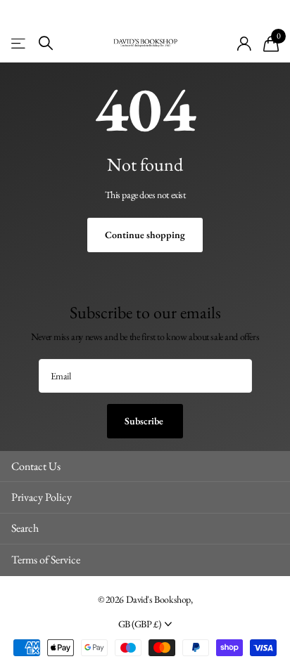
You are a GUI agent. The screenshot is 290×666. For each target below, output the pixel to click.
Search (25, 528)
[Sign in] (244, 43)
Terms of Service (45, 559)
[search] (46, 43)
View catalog (19, 43)
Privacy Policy (41, 497)
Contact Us (36, 466)
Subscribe (145, 420)
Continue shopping (145, 234)
